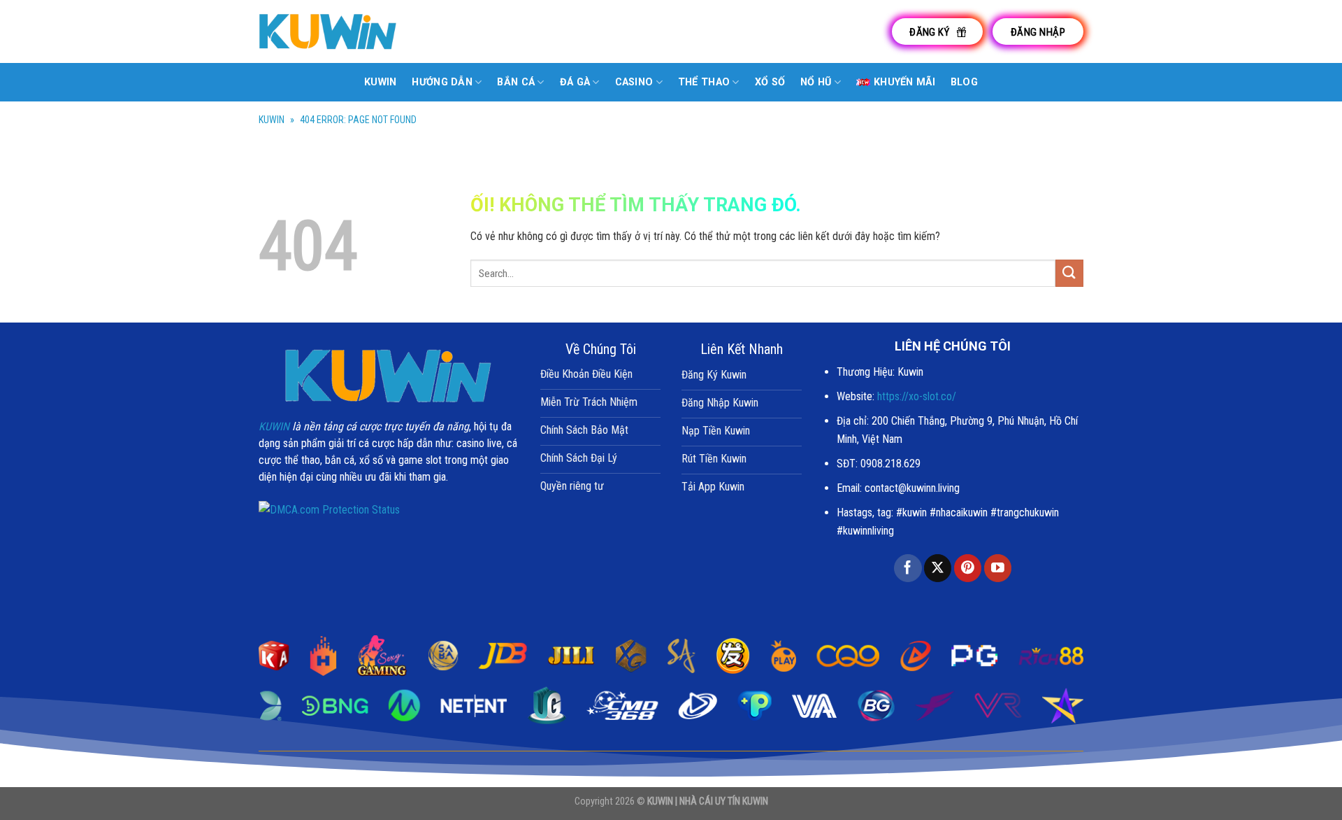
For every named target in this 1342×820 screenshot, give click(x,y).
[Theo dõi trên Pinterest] (967, 568)
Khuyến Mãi (904, 82)
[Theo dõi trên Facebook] (907, 568)
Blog (964, 82)
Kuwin (380, 82)
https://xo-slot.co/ (916, 396)
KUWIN (271, 119)
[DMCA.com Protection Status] (329, 509)
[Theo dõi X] (937, 568)
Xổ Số (770, 82)
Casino (634, 82)
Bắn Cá (516, 82)
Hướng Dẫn (442, 82)
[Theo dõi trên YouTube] (997, 568)
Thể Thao (704, 82)
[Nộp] (1069, 273)
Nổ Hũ (815, 82)
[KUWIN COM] (328, 31)
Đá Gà (575, 82)
